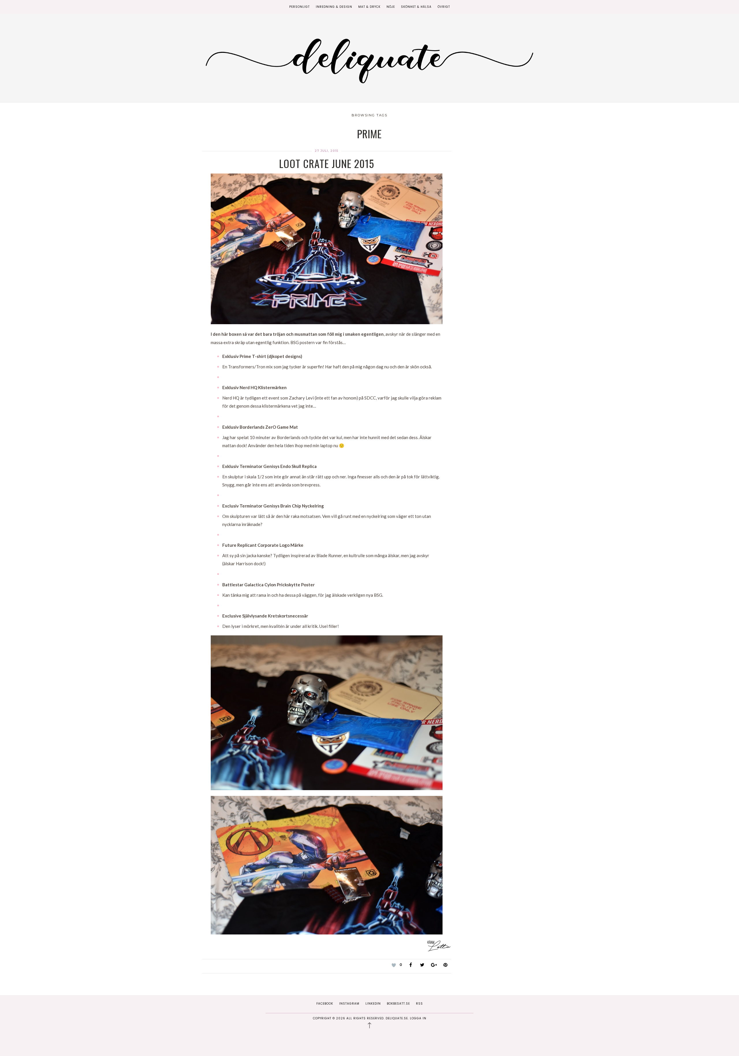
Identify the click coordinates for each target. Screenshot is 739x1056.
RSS (419, 1003)
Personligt (299, 7)
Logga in (418, 1018)
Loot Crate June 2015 (326, 163)
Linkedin (373, 1003)
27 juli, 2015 (326, 151)
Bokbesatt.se (398, 1003)
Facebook (324, 1003)
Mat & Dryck (369, 7)
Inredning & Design (334, 7)
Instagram (349, 1003)
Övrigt (444, 7)
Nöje (391, 7)
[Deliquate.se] (369, 58)
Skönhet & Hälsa (416, 7)
